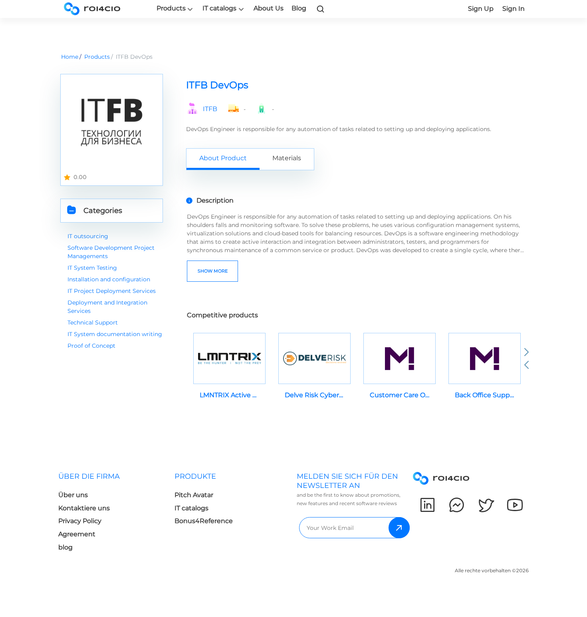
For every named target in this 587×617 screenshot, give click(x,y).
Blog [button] (299, 8)
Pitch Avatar (194, 495)
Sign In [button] (513, 8)
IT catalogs (219, 8)
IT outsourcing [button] (87, 236)
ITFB (210, 109)
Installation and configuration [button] (108, 279)
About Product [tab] (223, 158)
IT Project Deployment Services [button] (111, 291)
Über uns (73, 495)
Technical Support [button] (92, 322)
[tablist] (356, 159)
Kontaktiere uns (84, 508)
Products (171, 8)
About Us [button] (269, 8)
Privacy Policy (79, 521)
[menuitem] (116, 514)
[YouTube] (515, 505)
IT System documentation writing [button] (114, 334)
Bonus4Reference (204, 521)
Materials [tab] (286, 158)
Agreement (76, 534)
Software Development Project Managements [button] (111, 252)
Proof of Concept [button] (91, 345)
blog (65, 547)
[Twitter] (486, 505)
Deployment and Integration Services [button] (107, 306)
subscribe (399, 527)
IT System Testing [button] (92, 267)
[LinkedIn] (427, 505)
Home (69, 56)
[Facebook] (457, 505)
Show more (213, 271)
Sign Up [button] (481, 8)
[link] (320, 8)
